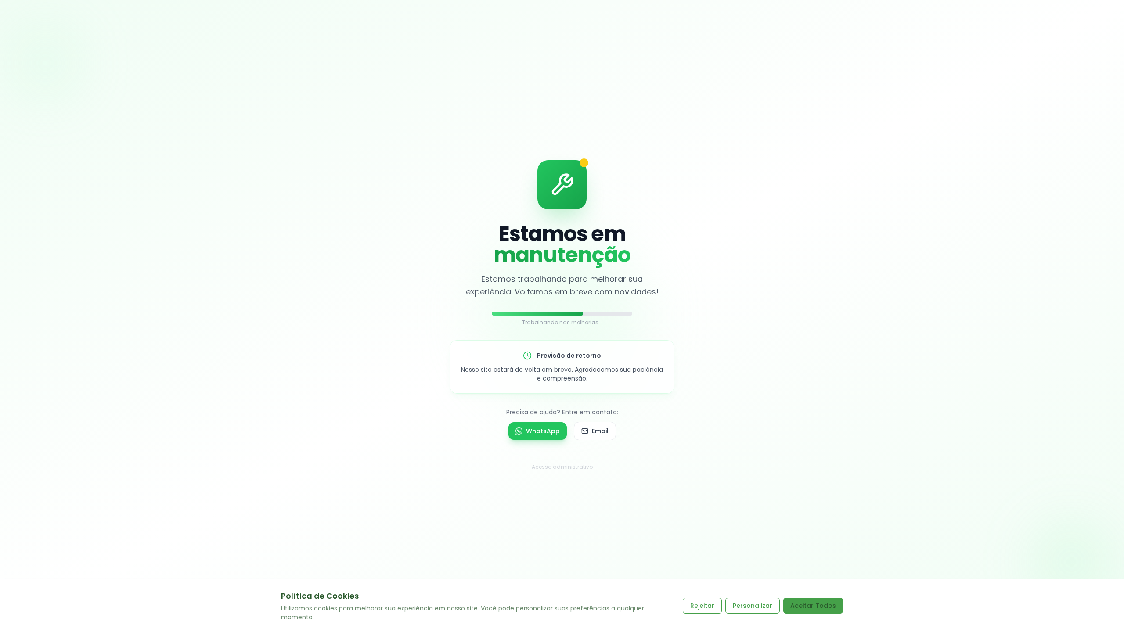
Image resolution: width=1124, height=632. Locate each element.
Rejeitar (702, 605)
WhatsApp (543, 431)
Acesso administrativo (562, 466)
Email (600, 431)
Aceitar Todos (813, 605)
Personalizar (752, 605)
